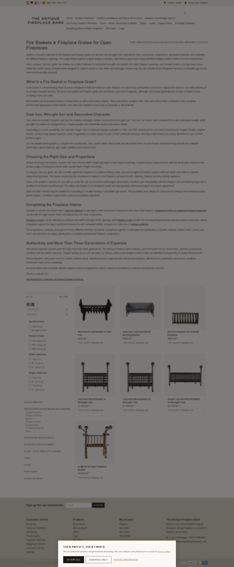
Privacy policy (164, 551)
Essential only (98, 559)
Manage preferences (126, 559)
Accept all (73, 559)
